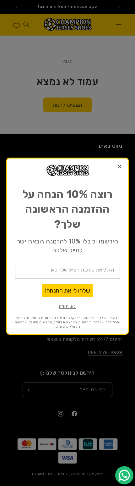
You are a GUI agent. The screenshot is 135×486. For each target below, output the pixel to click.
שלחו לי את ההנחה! (67, 290)
